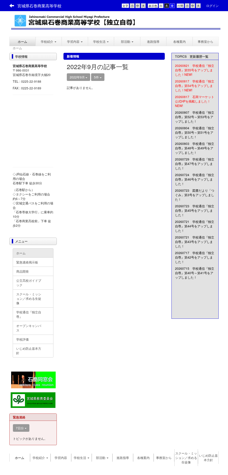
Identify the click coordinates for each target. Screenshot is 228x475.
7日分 (20, 428)
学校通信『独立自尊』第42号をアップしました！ (194, 257)
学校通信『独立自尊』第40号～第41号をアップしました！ (194, 273)
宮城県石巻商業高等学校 (39, 5)
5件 (97, 77)
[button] (75, 41)
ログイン (212, 5)
